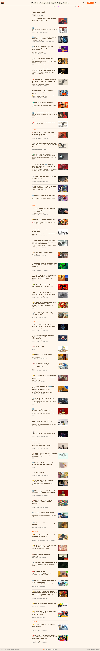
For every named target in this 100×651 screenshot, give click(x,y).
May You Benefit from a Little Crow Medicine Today (42, 286)
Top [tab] (37, 15)
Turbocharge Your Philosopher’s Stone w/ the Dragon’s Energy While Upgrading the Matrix (43, 73)
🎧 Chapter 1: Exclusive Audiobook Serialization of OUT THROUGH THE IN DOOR (44, 432)
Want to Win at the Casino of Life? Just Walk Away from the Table (44, 584)
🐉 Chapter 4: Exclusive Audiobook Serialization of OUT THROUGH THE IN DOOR (44, 154)
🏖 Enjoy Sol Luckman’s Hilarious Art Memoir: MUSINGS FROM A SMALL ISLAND (44, 276)
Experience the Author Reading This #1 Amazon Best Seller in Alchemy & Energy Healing (44, 640)
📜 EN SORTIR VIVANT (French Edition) (42, 252)
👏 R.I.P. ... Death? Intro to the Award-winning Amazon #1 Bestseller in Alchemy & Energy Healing (44, 377)
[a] (63, 21)
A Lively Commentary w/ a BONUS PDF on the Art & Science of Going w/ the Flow (44, 402)
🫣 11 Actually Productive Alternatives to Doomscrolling (43, 230)
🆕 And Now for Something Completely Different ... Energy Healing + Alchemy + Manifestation (43, 48)
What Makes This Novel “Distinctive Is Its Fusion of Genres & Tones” (44, 246)
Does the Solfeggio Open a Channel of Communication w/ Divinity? (43, 199)
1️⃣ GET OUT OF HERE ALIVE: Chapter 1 (42, 113)
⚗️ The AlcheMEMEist (38, 472)
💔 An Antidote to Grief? (38, 571)
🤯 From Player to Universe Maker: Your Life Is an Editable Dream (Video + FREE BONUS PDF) (44, 81)
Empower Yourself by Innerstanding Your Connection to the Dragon (44, 158)
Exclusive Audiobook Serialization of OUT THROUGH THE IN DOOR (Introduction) (44, 62)
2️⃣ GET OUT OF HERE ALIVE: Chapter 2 (42, 28)
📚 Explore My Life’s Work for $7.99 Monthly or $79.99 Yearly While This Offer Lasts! (43, 223)
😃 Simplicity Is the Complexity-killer (42, 354)
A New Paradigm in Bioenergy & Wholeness (41, 548)
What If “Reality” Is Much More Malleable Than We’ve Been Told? (44, 538)
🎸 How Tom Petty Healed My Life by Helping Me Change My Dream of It (44, 19)
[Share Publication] (86, 3)
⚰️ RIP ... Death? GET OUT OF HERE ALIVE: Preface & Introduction (43, 133)
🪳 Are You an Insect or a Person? (41, 554)
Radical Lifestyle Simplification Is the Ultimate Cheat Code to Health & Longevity (44, 356)
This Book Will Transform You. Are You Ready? (41, 147)
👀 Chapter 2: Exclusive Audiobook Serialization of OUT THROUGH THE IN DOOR (44, 325)
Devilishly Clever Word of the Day (39, 604)
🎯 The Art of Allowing (38, 346)
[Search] (83, 3)
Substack (88, 649)
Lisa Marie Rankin (51, 540)
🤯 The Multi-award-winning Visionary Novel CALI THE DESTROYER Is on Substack (44, 303)
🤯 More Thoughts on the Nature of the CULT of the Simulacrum (44, 177)
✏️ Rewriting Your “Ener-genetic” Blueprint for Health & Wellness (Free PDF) (44, 546)
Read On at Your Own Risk (37, 123)
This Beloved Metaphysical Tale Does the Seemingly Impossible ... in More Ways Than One (42, 574)
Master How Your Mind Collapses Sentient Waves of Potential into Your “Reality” (44, 425)
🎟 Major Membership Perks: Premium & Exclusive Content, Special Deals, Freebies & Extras (44, 92)
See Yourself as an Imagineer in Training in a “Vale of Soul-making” (43, 328)
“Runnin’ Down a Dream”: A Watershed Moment (41, 21)
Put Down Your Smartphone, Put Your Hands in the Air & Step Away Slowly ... (44, 234)
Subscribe (90, 2)
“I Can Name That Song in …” (38, 340)
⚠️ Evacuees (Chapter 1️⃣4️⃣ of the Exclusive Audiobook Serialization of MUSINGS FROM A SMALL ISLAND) (44, 166)
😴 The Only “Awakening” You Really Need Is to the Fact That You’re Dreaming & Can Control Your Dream (44, 613)
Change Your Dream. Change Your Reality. (40, 84)
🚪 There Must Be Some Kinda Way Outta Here (43, 59)
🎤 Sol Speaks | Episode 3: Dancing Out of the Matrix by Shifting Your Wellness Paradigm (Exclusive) (44, 265)
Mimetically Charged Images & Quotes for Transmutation (43, 473)
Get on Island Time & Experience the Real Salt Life (42, 278)
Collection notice (16, 649)
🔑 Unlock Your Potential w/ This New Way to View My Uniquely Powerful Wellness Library (43, 96)
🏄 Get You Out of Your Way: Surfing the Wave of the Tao (43, 399)
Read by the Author (36, 380)
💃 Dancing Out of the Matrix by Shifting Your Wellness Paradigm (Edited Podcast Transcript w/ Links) (44, 210)
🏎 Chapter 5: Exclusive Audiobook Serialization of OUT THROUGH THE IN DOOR (44, 69)
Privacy (9, 649)
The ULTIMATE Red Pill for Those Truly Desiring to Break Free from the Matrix (44, 505)
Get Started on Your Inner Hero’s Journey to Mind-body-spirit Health (44, 368)
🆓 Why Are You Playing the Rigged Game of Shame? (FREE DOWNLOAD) (44, 581)
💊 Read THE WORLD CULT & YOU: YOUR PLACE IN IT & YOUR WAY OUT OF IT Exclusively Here (43, 502)
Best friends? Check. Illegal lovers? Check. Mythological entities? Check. (43, 306)
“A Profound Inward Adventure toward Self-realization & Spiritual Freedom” (43, 596)
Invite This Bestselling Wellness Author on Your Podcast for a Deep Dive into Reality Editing (44, 51)
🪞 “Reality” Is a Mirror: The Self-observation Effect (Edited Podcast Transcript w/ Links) (44, 454)
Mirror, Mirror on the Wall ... (38, 456)
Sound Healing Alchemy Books (41, 23)
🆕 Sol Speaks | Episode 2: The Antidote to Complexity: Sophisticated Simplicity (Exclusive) (43, 410)
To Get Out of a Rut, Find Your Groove (39, 213)
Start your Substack (47, 649)
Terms (12, 649)
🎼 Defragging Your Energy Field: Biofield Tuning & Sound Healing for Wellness (43, 513)
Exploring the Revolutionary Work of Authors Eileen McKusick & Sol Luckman (44, 516)
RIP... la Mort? (35, 254)
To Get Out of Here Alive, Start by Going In (40, 435)
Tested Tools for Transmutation (38, 616)
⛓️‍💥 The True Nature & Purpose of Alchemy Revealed (43, 523)
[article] (50, 22)
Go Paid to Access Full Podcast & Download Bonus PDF (43, 413)
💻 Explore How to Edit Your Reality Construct (44, 562)
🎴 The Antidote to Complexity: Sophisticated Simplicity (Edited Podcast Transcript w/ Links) (43, 365)
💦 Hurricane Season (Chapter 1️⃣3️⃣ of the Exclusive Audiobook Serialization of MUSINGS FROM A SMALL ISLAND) (43, 388)
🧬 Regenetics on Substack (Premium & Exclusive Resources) (43, 103)
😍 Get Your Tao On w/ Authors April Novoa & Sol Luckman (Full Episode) (44, 481)
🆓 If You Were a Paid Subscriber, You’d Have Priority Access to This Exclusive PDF (44, 463)
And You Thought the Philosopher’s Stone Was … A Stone (43, 526)
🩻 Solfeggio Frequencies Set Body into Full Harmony (44, 196)
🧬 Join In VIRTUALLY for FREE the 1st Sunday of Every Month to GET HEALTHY (44, 187)
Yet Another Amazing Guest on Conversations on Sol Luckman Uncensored (42, 484)
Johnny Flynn (51, 41)
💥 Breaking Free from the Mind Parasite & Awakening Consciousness (43, 535)
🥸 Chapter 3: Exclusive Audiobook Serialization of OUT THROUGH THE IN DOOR (44, 293)
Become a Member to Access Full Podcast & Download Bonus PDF (44, 268)
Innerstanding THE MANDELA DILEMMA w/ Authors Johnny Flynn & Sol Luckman (44, 565)
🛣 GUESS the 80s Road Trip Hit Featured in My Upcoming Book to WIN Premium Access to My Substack (44, 337)
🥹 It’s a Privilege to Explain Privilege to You (44, 603)
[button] (13, 6)
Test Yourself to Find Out (37, 40)
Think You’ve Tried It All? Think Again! (39, 189)
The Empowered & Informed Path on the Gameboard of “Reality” (43, 628)
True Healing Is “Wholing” (37, 348)
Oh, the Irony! (35, 556)
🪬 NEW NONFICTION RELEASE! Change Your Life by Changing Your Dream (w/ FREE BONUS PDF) (44, 145)
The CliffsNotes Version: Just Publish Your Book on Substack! (44, 447)
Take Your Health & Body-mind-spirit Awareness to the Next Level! (44, 106)
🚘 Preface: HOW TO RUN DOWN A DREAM (43, 122)
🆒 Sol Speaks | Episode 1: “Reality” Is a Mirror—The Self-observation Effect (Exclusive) (44, 491)
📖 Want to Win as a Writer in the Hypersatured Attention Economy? (41, 444)
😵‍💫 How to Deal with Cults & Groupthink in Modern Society (43, 625)
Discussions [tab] (41, 15)
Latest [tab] (34, 15)
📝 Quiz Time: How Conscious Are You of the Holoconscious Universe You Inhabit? (44, 37)
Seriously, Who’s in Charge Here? (38, 316)
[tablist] (38, 15)
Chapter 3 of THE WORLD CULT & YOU (40, 179)
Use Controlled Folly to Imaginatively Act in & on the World (44, 296)
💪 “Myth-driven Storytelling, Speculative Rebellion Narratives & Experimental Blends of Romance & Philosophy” (44, 242)
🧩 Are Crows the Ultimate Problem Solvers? (44, 284)
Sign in (96, 2)
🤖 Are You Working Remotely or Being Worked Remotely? (42, 313)
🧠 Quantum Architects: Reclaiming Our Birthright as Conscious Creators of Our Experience (43, 421)
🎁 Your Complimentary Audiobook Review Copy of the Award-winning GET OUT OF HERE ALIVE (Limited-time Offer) (44, 637)
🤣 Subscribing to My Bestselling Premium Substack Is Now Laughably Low (43, 220)
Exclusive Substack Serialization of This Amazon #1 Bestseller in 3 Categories (44, 30)
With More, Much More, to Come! (39, 466)
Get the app (55, 649)
